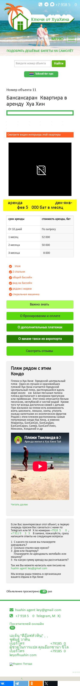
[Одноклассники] (36, 683)
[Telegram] (21, 683)
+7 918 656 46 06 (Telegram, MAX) (38, 616)
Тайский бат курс (44, 74)
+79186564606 (59, 530)
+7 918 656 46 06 (66, 5)
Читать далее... (20, 504)
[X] (50, 683)
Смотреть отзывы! (40, 351)
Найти (58, 63)
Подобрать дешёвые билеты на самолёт (40, 51)
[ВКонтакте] (7, 683)
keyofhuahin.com (23, 655)
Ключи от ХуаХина (50, 19)
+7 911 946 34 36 (21, 533)
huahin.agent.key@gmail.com (29, 568)
